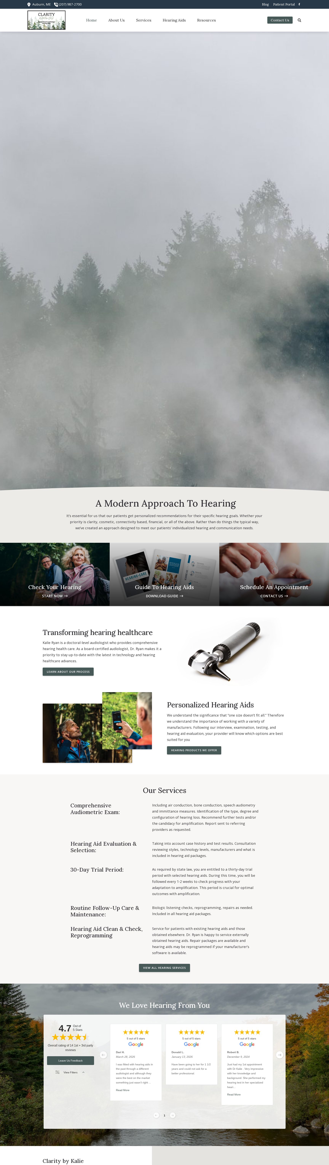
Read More (122, 1090)
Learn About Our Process (68, 671)
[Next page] (173, 1115)
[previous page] (103, 1055)
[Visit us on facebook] (299, 4)
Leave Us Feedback (70, 1060)
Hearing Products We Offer (194, 750)
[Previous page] (156, 1115)
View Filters (70, 1072)
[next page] (279, 1055)
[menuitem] (265, 4)
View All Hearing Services (164, 968)
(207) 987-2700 (70, 4)
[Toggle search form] (299, 20)
